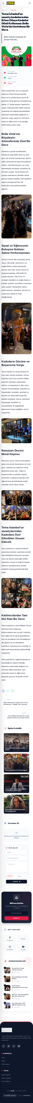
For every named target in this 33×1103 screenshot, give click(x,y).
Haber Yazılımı (10, 1095)
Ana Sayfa (5, 10)
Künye (3, 1057)
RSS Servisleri (5, 1064)
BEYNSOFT (26, 1095)
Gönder (15, 881)
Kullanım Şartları (6, 1078)
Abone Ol (16, 918)
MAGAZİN (13, 10)
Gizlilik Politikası (6, 1075)
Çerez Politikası (5, 1081)
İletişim (3, 1061)
